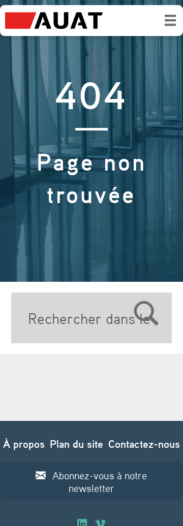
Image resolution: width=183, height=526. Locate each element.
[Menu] (170, 20)
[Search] (106, 317)
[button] (92, 480)
